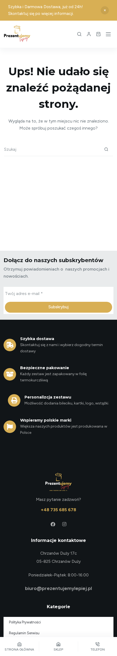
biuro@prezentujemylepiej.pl (58, 588)
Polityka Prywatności (25, 622)
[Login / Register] (89, 34)
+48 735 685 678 (58, 509)
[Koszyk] (98, 34)
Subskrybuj (58, 307)
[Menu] (108, 34)
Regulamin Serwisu (24, 633)
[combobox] (52, 149)
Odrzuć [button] (105, 10)
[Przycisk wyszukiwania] (106, 149)
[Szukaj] (79, 34)
